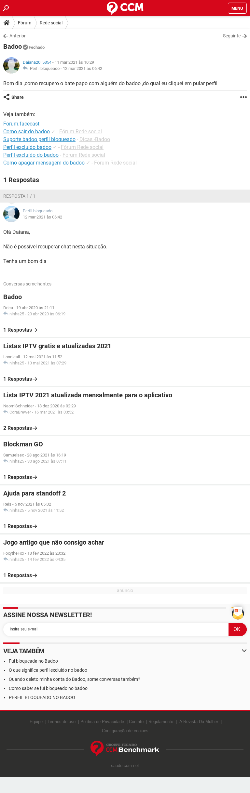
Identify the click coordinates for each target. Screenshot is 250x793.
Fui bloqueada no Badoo (33, 661)
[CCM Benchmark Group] (125, 749)
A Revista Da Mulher (198, 721)
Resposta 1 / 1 (19, 196)
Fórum (24, 22)
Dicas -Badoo (94, 139)
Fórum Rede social (80, 131)
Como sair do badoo (26, 131)
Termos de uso (62, 721)
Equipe (36, 721)
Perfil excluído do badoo (31, 155)
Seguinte (232, 35)
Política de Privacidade (102, 721)
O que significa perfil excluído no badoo (48, 670)
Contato (136, 721)
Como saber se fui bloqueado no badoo (48, 688)
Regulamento (160, 721)
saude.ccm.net (125, 765)
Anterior (17, 35)
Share (17, 97)
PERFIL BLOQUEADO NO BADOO (42, 697)
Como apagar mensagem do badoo (44, 163)
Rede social (51, 22)
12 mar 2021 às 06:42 (82, 68)
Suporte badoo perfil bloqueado (39, 139)
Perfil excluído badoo (27, 147)
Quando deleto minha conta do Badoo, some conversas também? (74, 679)
